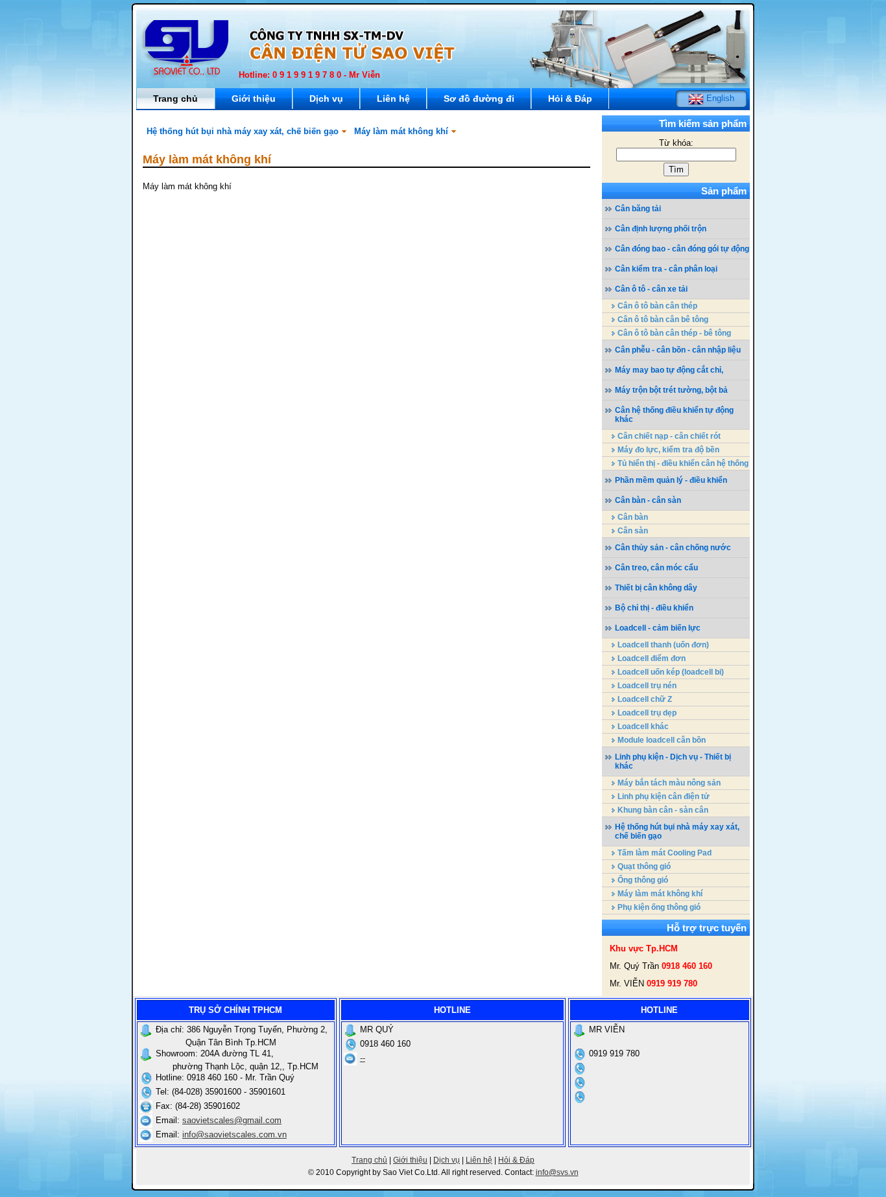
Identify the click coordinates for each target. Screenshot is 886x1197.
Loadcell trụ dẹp (646, 712)
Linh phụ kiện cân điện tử (663, 796)
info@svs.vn (557, 1172)
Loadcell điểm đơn (651, 658)
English (719, 98)
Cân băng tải (638, 208)
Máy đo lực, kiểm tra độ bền (668, 449)
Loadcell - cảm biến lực (657, 628)
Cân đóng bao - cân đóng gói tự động (682, 248)
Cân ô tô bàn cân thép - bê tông (674, 333)
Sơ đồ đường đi (479, 98)
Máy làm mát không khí (401, 131)
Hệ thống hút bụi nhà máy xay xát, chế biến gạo (243, 131)
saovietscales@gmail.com (231, 1120)
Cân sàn (632, 530)
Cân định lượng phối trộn (660, 228)
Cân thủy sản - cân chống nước (673, 547)
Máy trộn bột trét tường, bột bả (671, 390)
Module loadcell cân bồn (661, 740)
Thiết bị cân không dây (656, 587)
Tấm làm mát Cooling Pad (664, 852)
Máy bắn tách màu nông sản (669, 782)
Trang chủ (175, 98)
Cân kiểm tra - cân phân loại (666, 268)
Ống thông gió (642, 880)
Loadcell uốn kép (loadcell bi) (670, 672)
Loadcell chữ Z (644, 699)
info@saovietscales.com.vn (234, 1134)
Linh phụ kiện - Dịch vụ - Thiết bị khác (673, 761)
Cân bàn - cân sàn (648, 500)
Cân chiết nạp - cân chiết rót (669, 436)
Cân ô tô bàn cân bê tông (662, 319)
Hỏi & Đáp (570, 98)
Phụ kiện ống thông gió (658, 907)
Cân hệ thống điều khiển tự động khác (674, 415)
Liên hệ (393, 98)
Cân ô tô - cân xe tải (651, 289)
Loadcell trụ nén (646, 685)
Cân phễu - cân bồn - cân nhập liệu (678, 349)
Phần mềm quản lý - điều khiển (671, 480)
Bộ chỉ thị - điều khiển (654, 607)
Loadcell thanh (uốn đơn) (663, 644)
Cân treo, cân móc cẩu (656, 567)
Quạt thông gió (644, 866)
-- (362, 1058)
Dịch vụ (326, 98)
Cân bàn (632, 517)
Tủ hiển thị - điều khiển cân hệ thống (682, 463)
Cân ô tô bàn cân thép (657, 305)
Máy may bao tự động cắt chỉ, (669, 370)
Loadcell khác (643, 726)
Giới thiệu (254, 98)
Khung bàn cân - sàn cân (662, 810)
